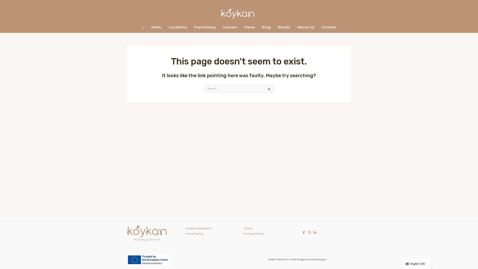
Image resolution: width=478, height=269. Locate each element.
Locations (178, 27)
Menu (156, 27)
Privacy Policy (254, 233)
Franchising (205, 27)
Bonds (284, 27)
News (249, 27)
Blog (266, 27)
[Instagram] (309, 232)
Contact (328, 27)
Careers (230, 27)
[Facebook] (303, 232)
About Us (305, 27)
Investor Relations (198, 228)
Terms (248, 228)
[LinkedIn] (315, 232)
